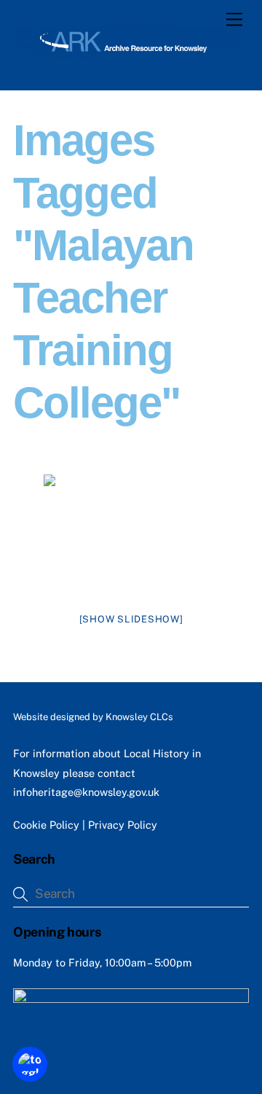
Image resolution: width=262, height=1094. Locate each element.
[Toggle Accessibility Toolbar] (30, 1064)
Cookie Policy (46, 824)
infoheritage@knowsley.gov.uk (86, 792)
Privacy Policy (122, 824)
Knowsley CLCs (139, 716)
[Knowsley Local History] (127, 52)
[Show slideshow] (131, 619)
